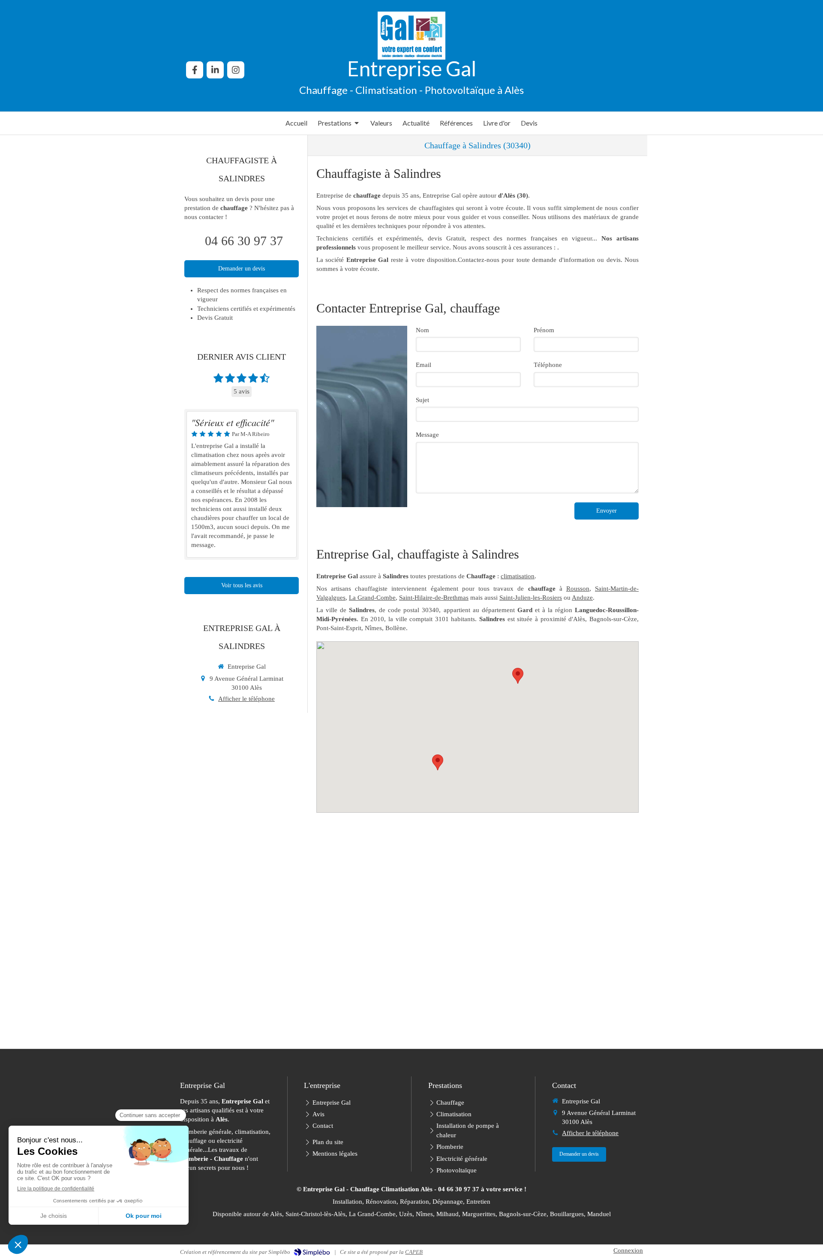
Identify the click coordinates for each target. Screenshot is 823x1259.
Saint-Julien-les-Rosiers (530, 597)
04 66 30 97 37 (244, 241)
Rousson (577, 588)
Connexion (628, 1250)
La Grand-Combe (372, 597)
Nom (422, 330)
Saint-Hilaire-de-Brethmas (434, 597)
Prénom (544, 330)
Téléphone (548, 364)
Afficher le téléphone (246, 698)
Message (427, 434)
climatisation (518, 576)
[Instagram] (235, 69)
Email (423, 364)
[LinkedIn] (215, 69)
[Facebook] (194, 69)
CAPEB (414, 1252)
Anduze (582, 597)
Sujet (422, 400)
